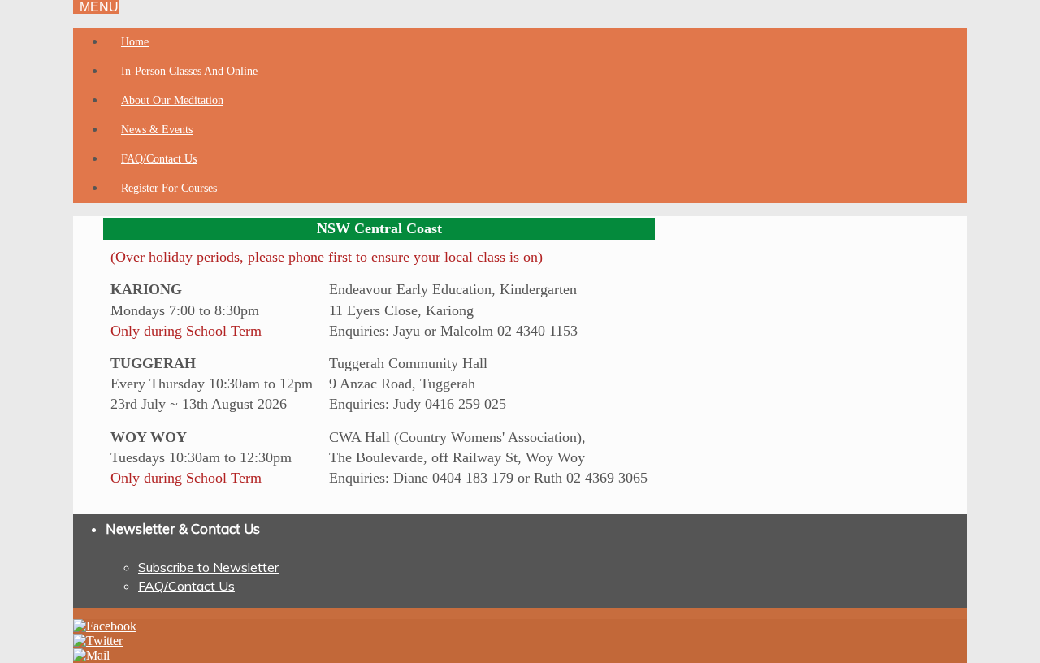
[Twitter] (98, 641)
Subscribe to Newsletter (208, 567)
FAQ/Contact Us (186, 586)
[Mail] (91, 655)
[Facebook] (104, 626)
